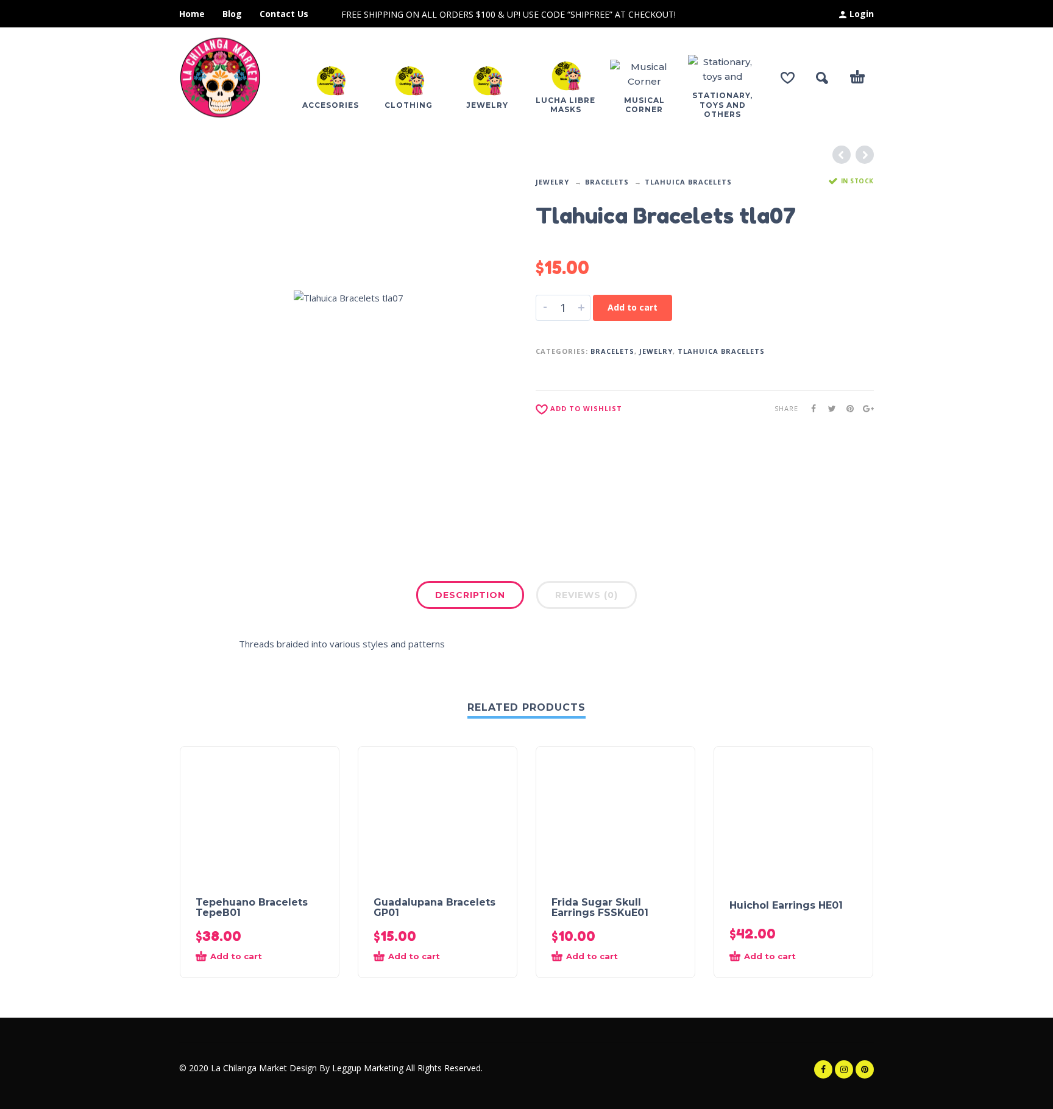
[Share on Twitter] (828, 408)
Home (192, 13)
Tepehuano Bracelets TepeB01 (252, 907)
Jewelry (552, 181)
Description (470, 595)
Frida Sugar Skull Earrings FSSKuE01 (599, 907)
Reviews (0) (586, 595)
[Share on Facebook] (810, 408)
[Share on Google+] (865, 408)
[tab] (470, 597)
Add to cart (633, 307)
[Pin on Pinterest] (846, 408)
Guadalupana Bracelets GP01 (434, 907)
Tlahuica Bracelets (688, 181)
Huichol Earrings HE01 (786, 905)
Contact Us (284, 13)
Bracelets (607, 181)
